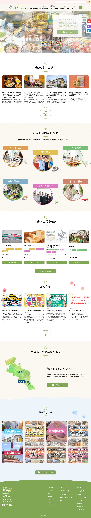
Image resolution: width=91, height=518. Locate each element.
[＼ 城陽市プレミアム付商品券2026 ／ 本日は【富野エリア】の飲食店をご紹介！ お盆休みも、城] (78, 452)
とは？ (24, 8)
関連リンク (80, 506)
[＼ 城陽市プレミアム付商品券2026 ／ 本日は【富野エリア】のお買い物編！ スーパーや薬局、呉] (34, 452)
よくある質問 (80, 491)
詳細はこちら (13, 262)
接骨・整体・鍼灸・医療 (81, 249)
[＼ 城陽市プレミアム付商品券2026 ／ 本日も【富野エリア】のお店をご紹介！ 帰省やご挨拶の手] (56, 452)
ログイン (79, 500)
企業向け (62, 249)
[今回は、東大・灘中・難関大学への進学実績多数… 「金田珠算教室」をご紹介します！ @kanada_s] (12, 431)
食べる (50, 490)
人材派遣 (56, 249)
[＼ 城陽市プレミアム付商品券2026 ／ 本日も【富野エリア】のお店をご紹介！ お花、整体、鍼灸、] (78, 431)
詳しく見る (65, 32)
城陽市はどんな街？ (65, 8)
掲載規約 (79, 494)
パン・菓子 (27, 251)
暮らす (52, 249)
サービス (48, 251)
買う (50, 493)
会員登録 (79, 503)
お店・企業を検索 (43, 8)
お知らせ (74, 8)
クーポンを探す (54, 8)
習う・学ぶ (51, 499)
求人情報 (51, 504)
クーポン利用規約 (81, 497)
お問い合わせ (80, 509)
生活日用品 (5, 251)
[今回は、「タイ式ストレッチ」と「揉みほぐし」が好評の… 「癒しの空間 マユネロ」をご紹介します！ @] (56, 431)
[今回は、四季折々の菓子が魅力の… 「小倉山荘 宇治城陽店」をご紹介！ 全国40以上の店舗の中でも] (12, 452)
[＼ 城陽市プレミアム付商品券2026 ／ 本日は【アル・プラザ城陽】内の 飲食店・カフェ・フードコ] (34, 431)
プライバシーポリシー (83, 487)
